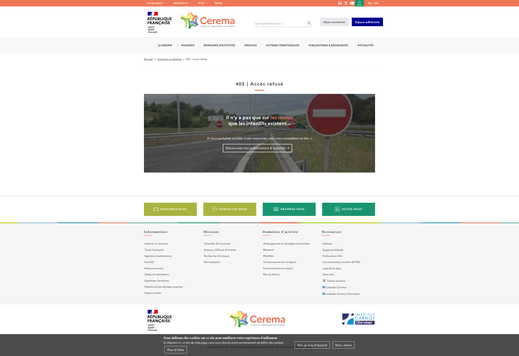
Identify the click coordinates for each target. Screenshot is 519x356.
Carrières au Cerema (169, 59)
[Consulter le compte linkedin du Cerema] (340, 3)
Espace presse (153, 292)
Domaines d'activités (219, 45)
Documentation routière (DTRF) (341, 262)
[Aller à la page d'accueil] (205, 17)
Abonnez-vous (293, 209)
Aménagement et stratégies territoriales (286, 243)
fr (369, 3)
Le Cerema (165, 45)
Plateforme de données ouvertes (164, 286)
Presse (218, 3)
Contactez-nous (233, 209)
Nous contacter (334, 22)
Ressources (181, 3)
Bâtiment (268, 249)
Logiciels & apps (332, 268)
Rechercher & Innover (216, 255)
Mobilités (268, 255)
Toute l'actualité (154, 249)
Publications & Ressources (328, 45)
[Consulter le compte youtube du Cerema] (352, 3)
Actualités (365, 45)
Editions (327, 243)
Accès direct (155, 3)
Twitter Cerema (336, 280)
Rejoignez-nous (174, 209)
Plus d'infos (175, 349)
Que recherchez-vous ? (269, 23)
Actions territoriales (282, 45)
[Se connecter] (359, 3)
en (376, 3)
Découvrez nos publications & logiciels (255, 148)
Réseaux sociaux (154, 268)
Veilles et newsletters (157, 274)
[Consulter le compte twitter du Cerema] (346, 3)
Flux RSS (149, 262)
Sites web (328, 274)
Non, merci (343, 345)
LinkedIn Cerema (336, 287)
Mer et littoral (271, 274)
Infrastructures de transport (279, 262)
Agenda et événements (158, 255)
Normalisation (212, 262)
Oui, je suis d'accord (312, 345)
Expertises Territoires (157, 280)
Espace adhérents (367, 22)
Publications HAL (332, 255)
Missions (188, 45)
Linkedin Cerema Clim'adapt (343, 293)
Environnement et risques (278, 268)
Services (250, 45)
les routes (281, 117)
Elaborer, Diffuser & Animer (220, 249)
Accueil (148, 59)
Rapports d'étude (333, 249)
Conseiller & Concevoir (217, 243)
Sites (201, 3)
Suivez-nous (352, 209)
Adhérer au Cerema (156, 243)
